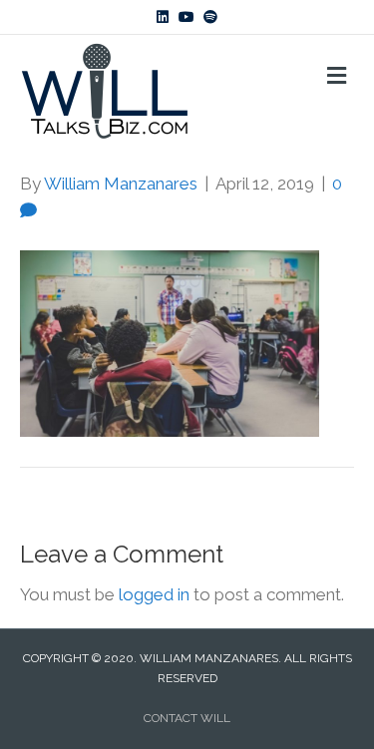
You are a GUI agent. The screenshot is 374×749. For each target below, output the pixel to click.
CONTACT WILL (187, 718)
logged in (154, 594)
